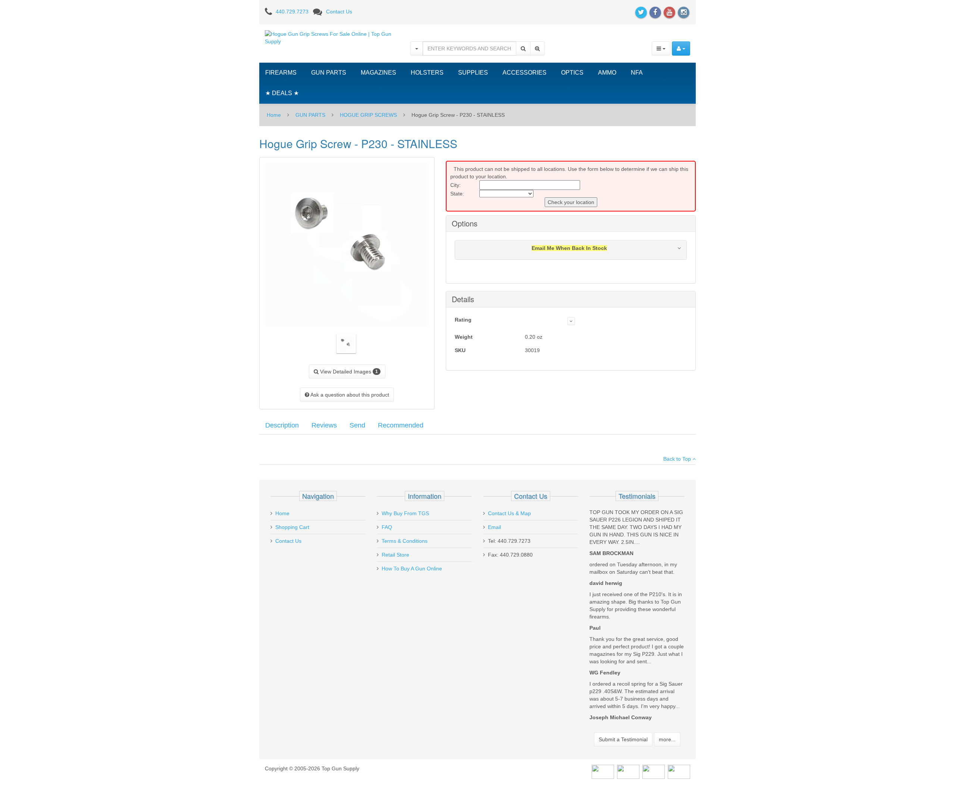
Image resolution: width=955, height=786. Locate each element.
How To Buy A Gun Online (412, 569)
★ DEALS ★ (282, 93)
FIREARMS (281, 72)
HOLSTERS (427, 72)
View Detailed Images (348, 372)
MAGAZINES (378, 72)
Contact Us (339, 12)
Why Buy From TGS (405, 513)
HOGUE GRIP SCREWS (368, 115)
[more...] (571, 321)
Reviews (324, 425)
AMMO (607, 72)
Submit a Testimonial (623, 739)
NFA (637, 72)
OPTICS (572, 72)
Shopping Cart (292, 527)
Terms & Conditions (405, 541)
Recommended (400, 425)
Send (357, 425)
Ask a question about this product (349, 395)
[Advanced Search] (537, 48)
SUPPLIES (473, 72)
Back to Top (677, 459)
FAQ (387, 527)
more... (667, 739)
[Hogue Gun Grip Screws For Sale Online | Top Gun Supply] (332, 37)
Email (494, 527)
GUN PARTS (328, 72)
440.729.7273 (292, 12)
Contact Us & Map (509, 513)
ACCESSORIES (524, 72)
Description (282, 425)
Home (274, 115)
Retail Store (395, 555)
